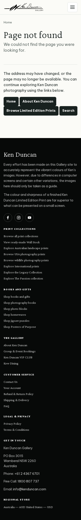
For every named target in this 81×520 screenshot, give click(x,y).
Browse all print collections (21, 236)
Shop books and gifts (17, 296)
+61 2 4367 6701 (27, 474)
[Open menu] (72, 7)
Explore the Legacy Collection (23, 272)
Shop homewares (15, 314)
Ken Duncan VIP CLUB (18, 357)
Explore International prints (21, 266)
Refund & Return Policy (18, 394)
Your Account (12, 388)
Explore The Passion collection (23, 278)
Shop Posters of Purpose (20, 326)
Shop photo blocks (15, 308)
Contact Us (11, 382)
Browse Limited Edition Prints (31, 111)
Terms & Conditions (16, 429)
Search (68, 111)
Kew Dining (11, 363)
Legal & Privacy (17, 416)
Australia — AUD (14, 507)
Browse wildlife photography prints (26, 260)
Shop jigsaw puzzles (16, 320)
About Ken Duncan (37, 101)
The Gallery (14, 337)
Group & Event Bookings (20, 351)
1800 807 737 (28, 481)
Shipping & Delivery (16, 400)
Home (11, 101)
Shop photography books (20, 302)
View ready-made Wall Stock (22, 242)
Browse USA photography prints (24, 254)
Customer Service (19, 374)
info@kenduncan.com (29, 489)
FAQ (6, 406)
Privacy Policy (12, 423)
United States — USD (39, 507)
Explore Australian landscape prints (26, 248)
